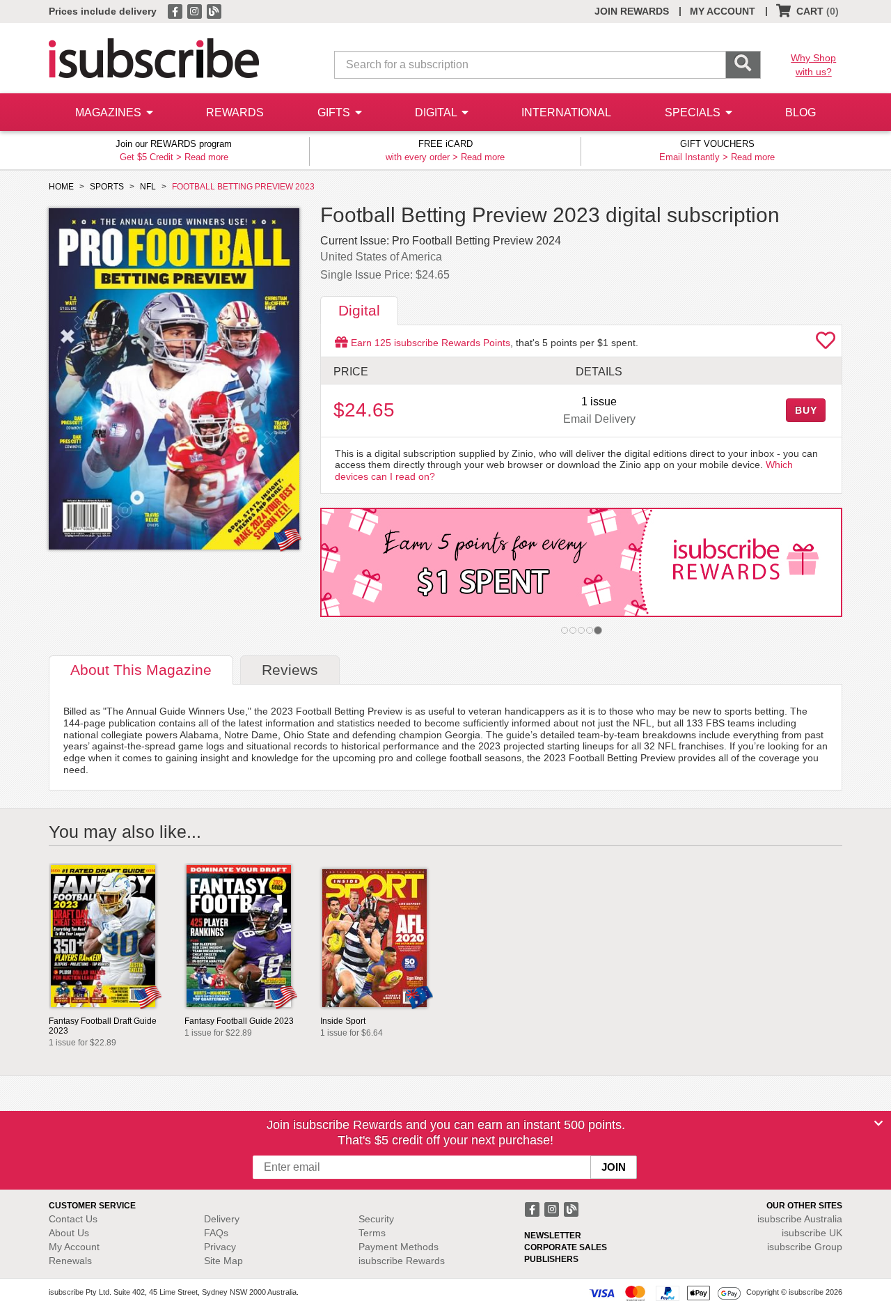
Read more (206, 157)
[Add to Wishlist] (825, 344)
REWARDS (235, 112)
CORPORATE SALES (565, 1247)
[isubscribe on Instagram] (195, 10)
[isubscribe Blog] (213, 10)
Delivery (221, 1218)
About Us (69, 1232)
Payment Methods (398, 1246)
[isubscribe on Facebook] (176, 10)
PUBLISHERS (551, 1259)
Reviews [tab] (290, 670)
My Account (74, 1246)
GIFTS (335, 112)
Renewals (70, 1260)
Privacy (220, 1246)
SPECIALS (694, 112)
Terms (372, 1232)
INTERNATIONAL (566, 112)
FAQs (216, 1232)
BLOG (800, 112)
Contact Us (73, 1218)
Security (376, 1218)
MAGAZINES (109, 112)
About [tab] (141, 670)
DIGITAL (437, 112)
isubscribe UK (812, 1232)
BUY (806, 410)
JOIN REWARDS (631, 11)
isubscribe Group (804, 1246)
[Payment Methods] (665, 1292)
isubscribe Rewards (401, 1260)
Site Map (223, 1260)
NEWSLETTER (552, 1235)
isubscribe (799, 1218)
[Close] (878, 1123)
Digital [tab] (359, 310)
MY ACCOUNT (722, 11)
